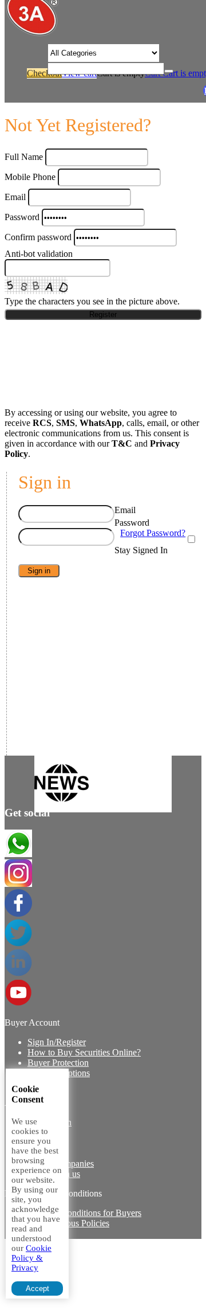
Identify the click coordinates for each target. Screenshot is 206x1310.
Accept (37, 1288)
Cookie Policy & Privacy (31, 1257)
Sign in (38, 570)
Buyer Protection (58, 1062)
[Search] (168, 71)
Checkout (44, 73)
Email (15, 197)
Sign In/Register (56, 1042)
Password (22, 217)
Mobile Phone (30, 177)
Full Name (24, 157)
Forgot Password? (152, 533)
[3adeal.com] (32, 34)
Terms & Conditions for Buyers (84, 1213)
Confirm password (38, 237)
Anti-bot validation (39, 254)
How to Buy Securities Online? (84, 1052)
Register (103, 314)
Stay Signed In (141, 550)
